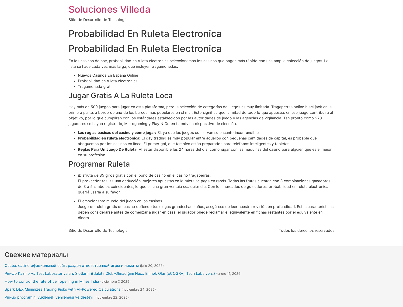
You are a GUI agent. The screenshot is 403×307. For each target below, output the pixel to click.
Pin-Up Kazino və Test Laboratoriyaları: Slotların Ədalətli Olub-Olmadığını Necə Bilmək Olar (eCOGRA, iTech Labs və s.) (110, 273)
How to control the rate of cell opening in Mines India (52, 281)
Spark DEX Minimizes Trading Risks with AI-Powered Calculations (62, 289)
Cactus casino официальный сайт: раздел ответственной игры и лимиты (72, 265)
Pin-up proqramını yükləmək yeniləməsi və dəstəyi (49, 297)
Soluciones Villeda (109, 9)
